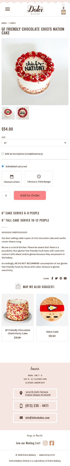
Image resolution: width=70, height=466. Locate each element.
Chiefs (13, 23)
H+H (47, 454)
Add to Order (30, 195)
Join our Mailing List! (28, 443)
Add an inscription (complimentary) (24, 154)
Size (3, 137)
